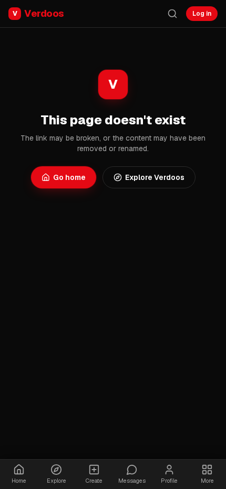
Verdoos (38, 13)
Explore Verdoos (154, 177)
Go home (69, 177)
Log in (201, 13)
